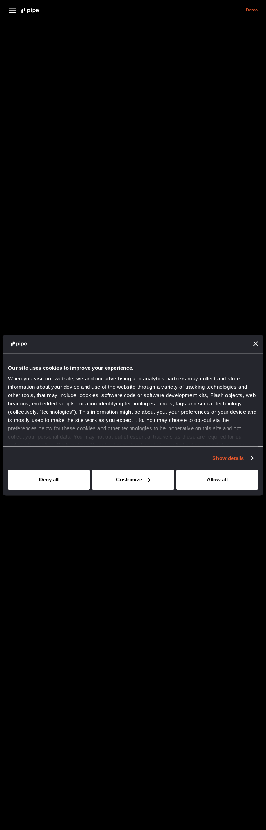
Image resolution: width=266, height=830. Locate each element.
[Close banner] (255, 344)
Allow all (217, 479)
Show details (228, 458)
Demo (252, 10)
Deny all (49, 479)
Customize (129, 479)
